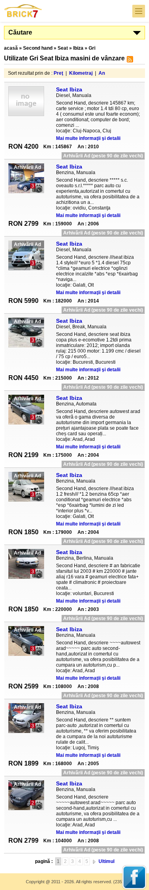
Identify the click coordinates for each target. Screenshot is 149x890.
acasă (11, 48)
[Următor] (94, 861)
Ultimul (106, 861)
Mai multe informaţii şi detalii (88, 138)
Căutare (20, 32)
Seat (63, 48)
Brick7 (23, 11)
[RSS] (129, 61)
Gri (92, 48)
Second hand (37, 48)
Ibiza (78, 48)
